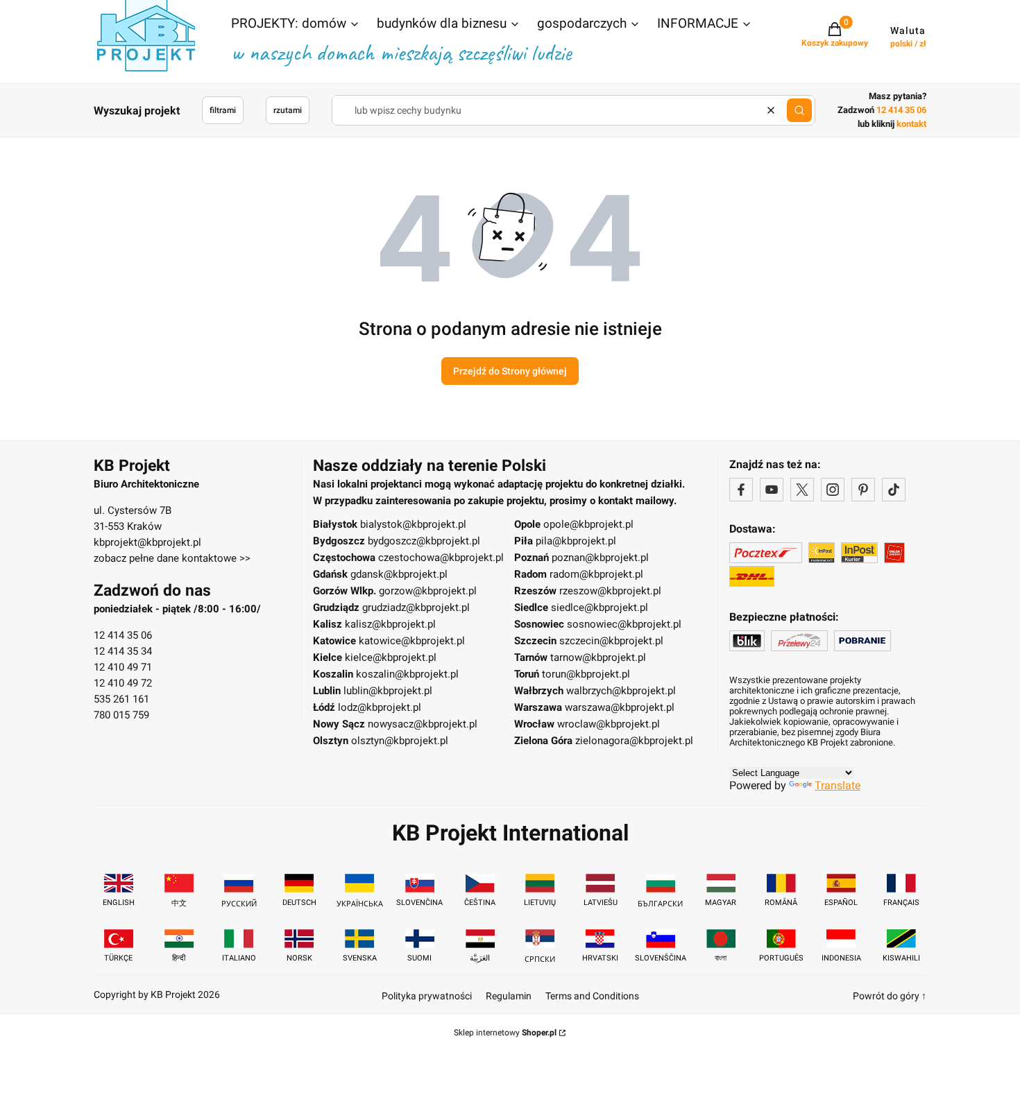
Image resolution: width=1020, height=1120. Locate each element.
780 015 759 (121, 715)
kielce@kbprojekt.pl (390, 657)
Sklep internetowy (505, 1032)
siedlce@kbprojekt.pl (599, 607)
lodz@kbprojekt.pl (379, 707)
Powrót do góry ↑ (889, 995)
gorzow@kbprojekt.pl (428, 591)
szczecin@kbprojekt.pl (611, 641)
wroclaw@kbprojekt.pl (608, 724)
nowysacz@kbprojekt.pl (422, 724)
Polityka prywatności (427, 995)
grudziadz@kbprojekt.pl (416, 607)
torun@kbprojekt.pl (586, 674)
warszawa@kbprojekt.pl (619, 707)
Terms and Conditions (592, 995)
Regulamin (509, 995)
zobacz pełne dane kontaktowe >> (172, 558)
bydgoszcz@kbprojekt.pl (424, 541)
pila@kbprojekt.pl (576, 541)
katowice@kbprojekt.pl (412, 641)
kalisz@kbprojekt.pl (390, 624)
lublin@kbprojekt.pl (387, 690)
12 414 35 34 (123, 651)
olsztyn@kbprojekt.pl (399, 740)
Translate (837, 785)
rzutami (287, 110)
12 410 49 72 (123, 683)
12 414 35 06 (123, 635)
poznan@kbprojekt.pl (600, 557)
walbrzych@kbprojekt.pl (621, 690)
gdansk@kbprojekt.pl (399, 574)
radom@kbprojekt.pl (596, 574)
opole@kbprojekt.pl (588, 524)
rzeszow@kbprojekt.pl (610, 591)
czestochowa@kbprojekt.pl (441, 557)
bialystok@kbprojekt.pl (413, 524)
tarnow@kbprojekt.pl (598, 657)
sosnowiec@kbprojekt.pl (624, 624)
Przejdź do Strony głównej (510, 371)
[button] (295, 25)
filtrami (223, 110)
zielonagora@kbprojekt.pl (634, 740)
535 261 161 (121, 699)
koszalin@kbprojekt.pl (407, 674)
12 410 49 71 (123, 667)
